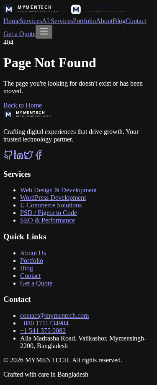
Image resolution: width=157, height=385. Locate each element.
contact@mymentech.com (54, 315)
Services (31, 20)
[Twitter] (28, 157)
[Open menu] (44, 32)
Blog (119, 20)
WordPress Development (53, 197)
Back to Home (22, 105)
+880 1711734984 (44, 323)
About (104, 20)
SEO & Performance (47, 220)
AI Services (57, 20)
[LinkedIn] (18, 157)
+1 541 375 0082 (43, 330)
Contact (136, 20)
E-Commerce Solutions (51, 205)
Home (11, 20)
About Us (33, 253)
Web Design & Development (58, 190)
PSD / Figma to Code (48, 212)
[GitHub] (8, 157)
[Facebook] (38, 157)
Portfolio (84, 20)
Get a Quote (19, 33)
